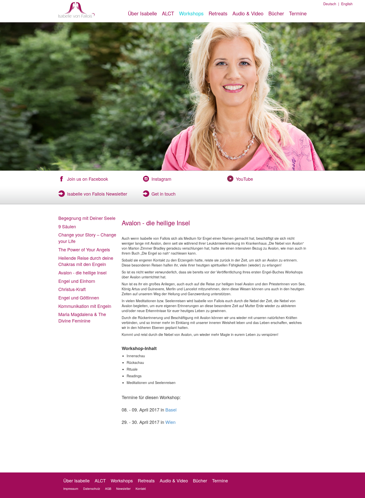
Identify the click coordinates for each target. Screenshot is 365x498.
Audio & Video (247, 13)
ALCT (168, 13)
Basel (171, 409)
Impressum (70, 488)
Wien (170, 422)
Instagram (161, 179)
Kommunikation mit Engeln (84, 306)
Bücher (276, 13)
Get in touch (163, 193)
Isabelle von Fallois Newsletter (97, 193)
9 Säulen (67, 226)
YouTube (244, 179)
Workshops (191, 13)
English (346, 3)
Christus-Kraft (72, 289)
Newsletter (123, 488)
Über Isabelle (142, 13)
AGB (108, 488)
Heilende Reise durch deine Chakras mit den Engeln (85, 261)
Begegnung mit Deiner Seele (86, 218)
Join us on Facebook (87, 179)
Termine (298, 13)
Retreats (218, 13)
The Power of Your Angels (84, 249)
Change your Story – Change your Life (87, 237)
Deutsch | (331, 3)
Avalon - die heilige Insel (82, 272)
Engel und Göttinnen (78, 297)
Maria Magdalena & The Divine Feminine (82, 317)
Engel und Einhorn (76, 281)
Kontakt (141, 488)
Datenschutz (91, 488)
